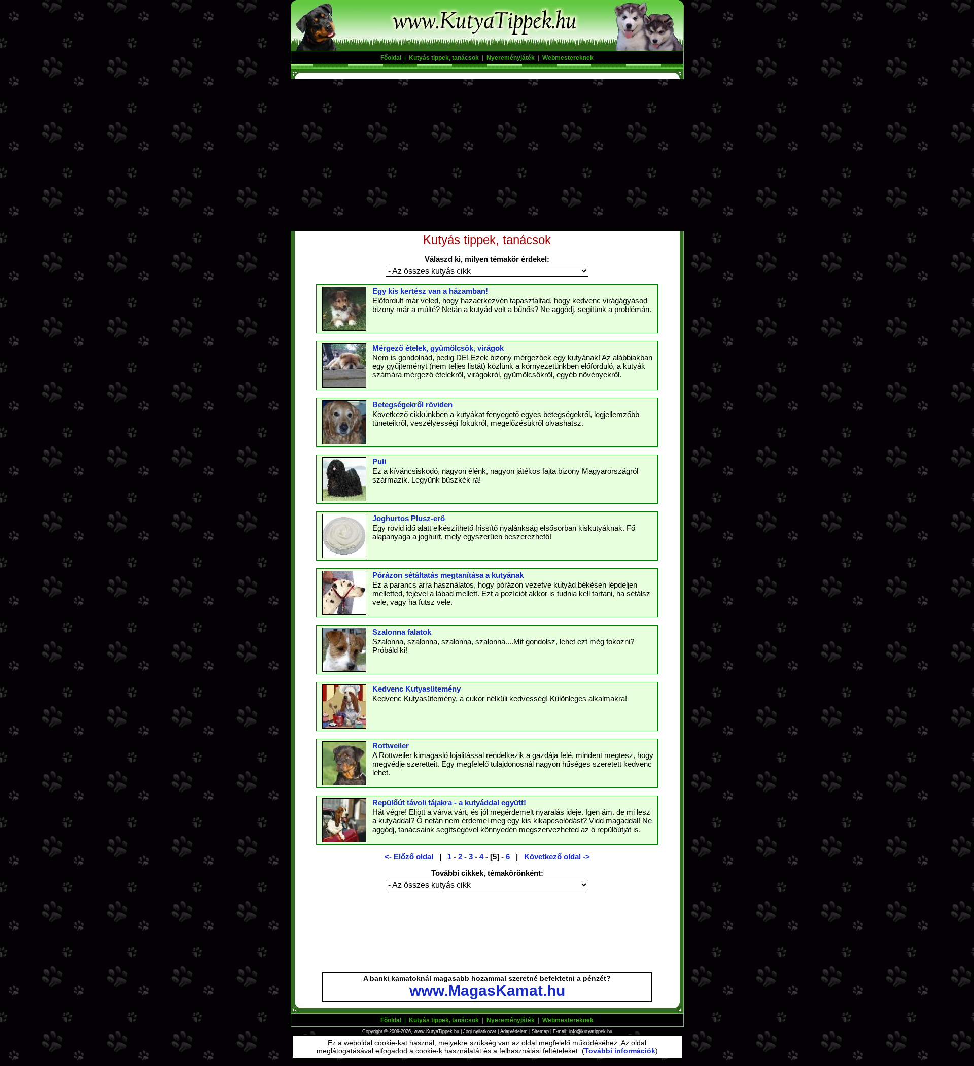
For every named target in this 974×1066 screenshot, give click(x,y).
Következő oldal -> (557, 856)
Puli (379, 461)
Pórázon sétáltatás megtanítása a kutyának (448, 575)
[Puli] (344, 498)
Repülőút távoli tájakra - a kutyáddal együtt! (449, 802)
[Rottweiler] (344, 782)
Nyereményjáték (510, 57)
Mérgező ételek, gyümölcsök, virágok (438, 347)
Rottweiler (390, 745)
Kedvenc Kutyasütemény (416, 688)
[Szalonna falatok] (344, 669)
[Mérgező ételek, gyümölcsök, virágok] (344, 385)
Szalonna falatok (401, 632)
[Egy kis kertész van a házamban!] (344, 328)
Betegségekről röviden (412, 404)
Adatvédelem (514, 1031)
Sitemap (540, 1031)
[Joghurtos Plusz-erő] (344, 555)
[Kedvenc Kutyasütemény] (344, 725)
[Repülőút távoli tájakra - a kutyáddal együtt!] (344, 839)
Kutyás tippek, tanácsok (444, 57)
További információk (619, 1051)
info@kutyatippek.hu (590, 1031)
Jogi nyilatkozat (479, 1031)
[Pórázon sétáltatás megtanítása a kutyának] (344, 612)
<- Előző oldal (409, 856)
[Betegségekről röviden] (344, 441)
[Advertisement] (487, 155)
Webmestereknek (568, 57)
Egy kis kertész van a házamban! (430, 291)
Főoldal (390, 57)
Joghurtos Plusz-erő (408, 518)
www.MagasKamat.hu (487, 990)
